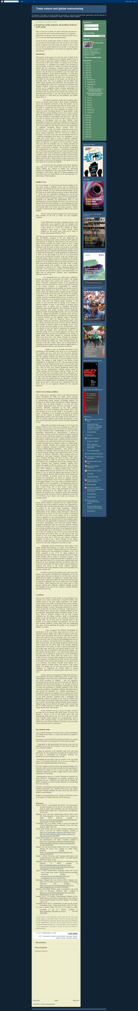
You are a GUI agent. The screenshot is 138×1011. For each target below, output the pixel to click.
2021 (87, 75)
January (89, 112)
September (90, 84)
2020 (87, 77)
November (90, 82)
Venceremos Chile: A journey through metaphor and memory (95, 489)
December (90, 79)
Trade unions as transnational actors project (93, 502)
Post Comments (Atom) (48, 1004)
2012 (87, 132)
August (89, 87)
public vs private (61, 938)
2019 (87, 115)
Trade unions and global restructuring (59, 8)
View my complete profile (93, 57)
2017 (87, 120)
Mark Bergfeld (91, 484)
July (88, 98)
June (88, 100)
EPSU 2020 (73, 519)
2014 (87, 127)
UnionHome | (91, 511)
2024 (87, 68)
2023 (87, 70)
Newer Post (36, 1000)
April (88, 105)
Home (56, 1000)
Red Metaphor (91, 497)
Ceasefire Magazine (93, 438)
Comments (89, 29)
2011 (87, 134)
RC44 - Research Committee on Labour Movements (94, 446)
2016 (87, 122)
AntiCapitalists (91, 494)
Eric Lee (89, 435)
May (88, 102)
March (89, 107)
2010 (87, 137)
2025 (87, 65)
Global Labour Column (94, 470)
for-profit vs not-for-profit (58, 936)
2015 (87, 125)
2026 (87, 63)
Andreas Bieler (99, 42)
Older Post (76, 1000)
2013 (87, 129)
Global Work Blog (92, 477)
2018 (87, 117)
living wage (69, 936)
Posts (88, 25)
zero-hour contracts (72, 938)
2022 (87, 72)
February (90, 110)
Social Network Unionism (95, 454)
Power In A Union (92, 441)
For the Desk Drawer (93, 450)
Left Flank (90, 474)
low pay (75, 936)
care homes (46, 936)
